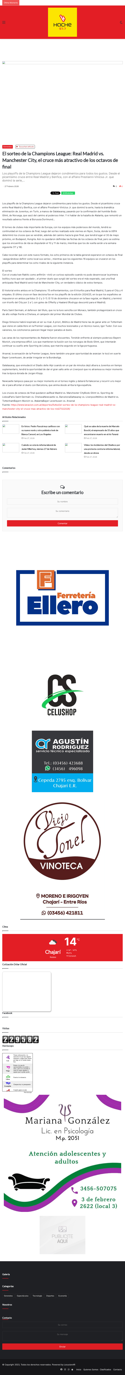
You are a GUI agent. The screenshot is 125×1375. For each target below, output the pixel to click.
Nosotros (7, 1304)
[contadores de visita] (20, 1042)
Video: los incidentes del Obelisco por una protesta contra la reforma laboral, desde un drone (102, 449)
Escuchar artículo (26, 146)
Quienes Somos (90, 1369)
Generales (7, 146)
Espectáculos (22, 1296)
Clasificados (105, 1369)
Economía (62, 1296)
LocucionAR (69, 1364)
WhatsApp (68, 193)
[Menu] (3, 23)
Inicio (78, 1369)
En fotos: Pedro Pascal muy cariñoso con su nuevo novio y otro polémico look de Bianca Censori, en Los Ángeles (40, 430)
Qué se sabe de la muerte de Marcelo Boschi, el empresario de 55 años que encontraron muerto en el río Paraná (101, 430)
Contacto (7, 1317)
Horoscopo (28, 1092)
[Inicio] (62, 22)
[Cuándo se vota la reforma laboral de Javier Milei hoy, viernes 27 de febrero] (10, 447)
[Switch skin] (121, 23)
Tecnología (37, 1296)
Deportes (50, 1296)
